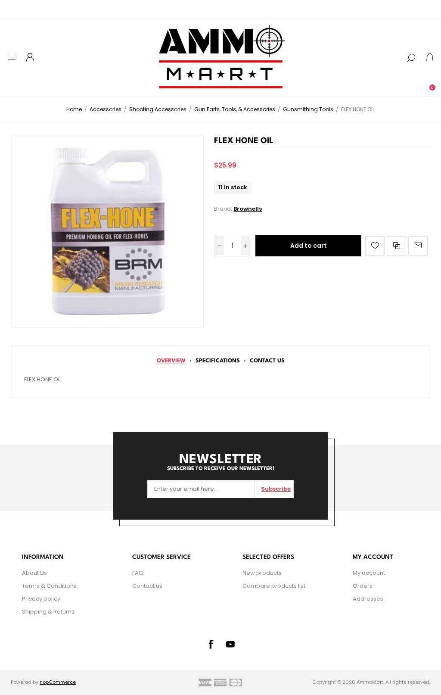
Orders (363, 586)
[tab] (171, 361)
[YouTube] (230, 644)
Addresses (368, 599)
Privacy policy (41, 599)
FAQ (137, 573)
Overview (171, 361)
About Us (34, 573)
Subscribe (276, 489)
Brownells (247, 209)
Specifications (218, 361)
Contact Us (267, 361)
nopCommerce (58, 682)
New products (262, 573)
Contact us (147, 586)
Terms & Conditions (49, 586)
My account (369, 573)
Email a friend (418, 246)
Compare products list (273, 586)
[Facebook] (210, 644)
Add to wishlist (375, 246)
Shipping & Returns (48, 612)
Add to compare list (396, 246)
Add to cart (308, 245)
